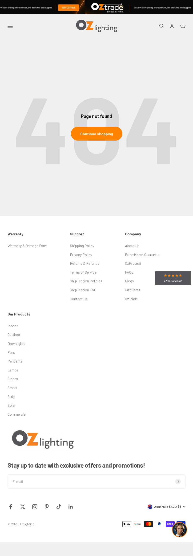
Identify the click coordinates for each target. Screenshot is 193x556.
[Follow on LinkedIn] (71, 507)
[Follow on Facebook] (11, 507)
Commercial (17, 414)
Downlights (16, 343)
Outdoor (14, 334)
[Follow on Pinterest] (47, 507)
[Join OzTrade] (96, 7)
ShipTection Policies (86, 281)
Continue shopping (96, 133)
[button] (173, 278)
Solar (12, 405)
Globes (13, 378)
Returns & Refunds (84, 263)
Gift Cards (133, 290)
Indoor (13, 325)
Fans (11, 352)
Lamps (13, 370)
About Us (132, 245)
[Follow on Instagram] (35, 507)
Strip (11, 396)
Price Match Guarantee (142, 254)
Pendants (15, 361)
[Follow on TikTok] (59, 507)
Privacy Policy (81, 254)
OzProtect (133, 263)
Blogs (129, 281)
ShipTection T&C (83, 290)
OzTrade (131, 298)
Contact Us (79, 298)
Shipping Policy (82, 245)
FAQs (129, 272)
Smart (12, 387)
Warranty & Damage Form (27, 245)
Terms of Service (83, 272)
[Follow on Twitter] (23, 507)
